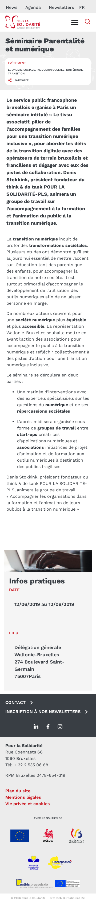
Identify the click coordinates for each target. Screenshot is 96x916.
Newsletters (61, 7)
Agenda (33, 7)
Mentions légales (23, 797)
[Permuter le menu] (74, 22)
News (11, 7)
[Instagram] (60, 726)
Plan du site (17, 790)
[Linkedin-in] (36, 726)
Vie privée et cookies (27, 803)
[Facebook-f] (48, 726)
